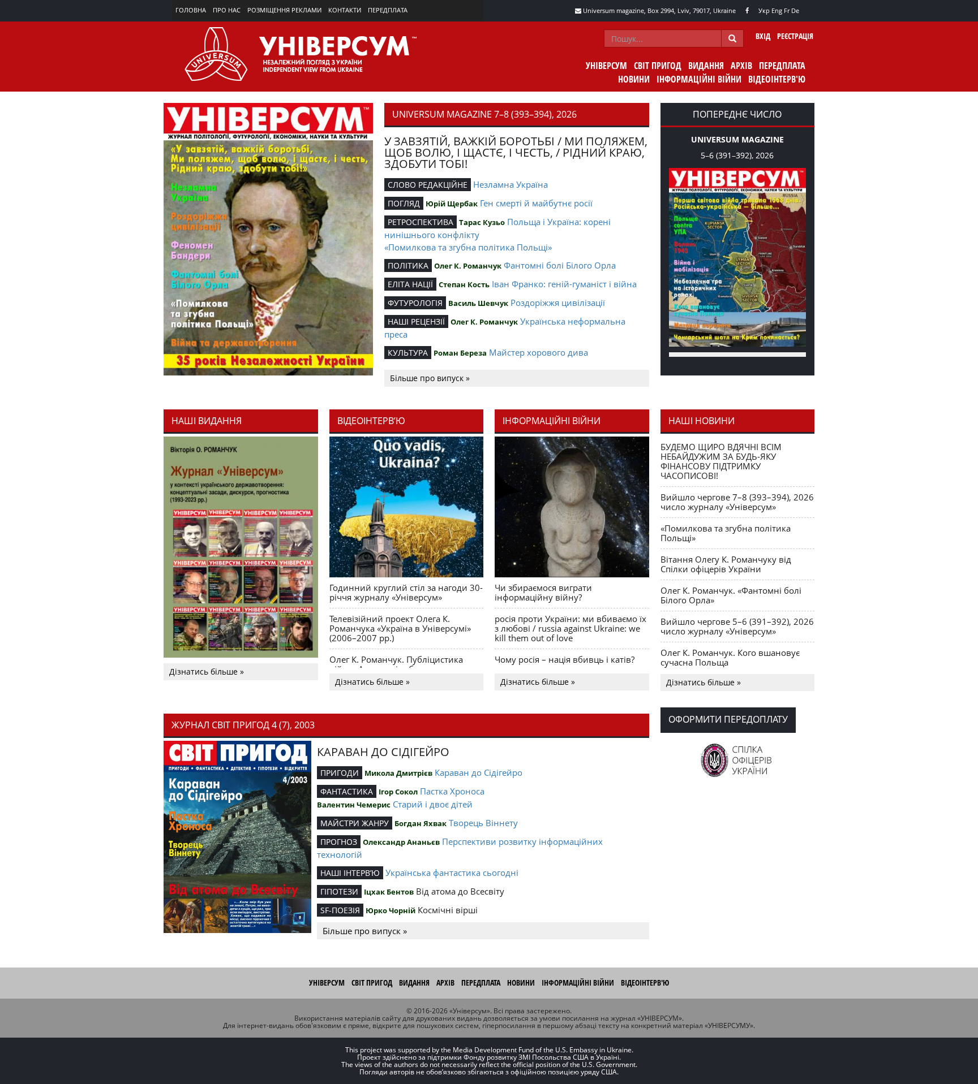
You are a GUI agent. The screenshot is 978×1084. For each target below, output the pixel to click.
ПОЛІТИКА (408, 265)
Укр (764, 10)
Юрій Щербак (452, 203)
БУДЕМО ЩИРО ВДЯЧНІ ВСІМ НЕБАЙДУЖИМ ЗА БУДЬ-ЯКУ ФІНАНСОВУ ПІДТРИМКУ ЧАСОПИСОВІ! (721, 461)
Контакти (344, 10)
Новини (634, 79)
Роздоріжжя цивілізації (558, 302)
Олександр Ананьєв (401, 842)
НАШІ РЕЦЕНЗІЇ (416, 321)
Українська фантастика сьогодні (451, 872)
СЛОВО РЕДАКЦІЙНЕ (427, 184)
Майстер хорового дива (538, 352)
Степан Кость (464, 284)
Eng (776, 10)
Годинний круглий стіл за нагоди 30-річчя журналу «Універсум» (406, 592)
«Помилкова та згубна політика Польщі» (468, 247)
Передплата (388, 10)
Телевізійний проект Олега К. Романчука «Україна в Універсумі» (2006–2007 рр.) (400, 628)
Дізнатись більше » (206, 671)
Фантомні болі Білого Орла (560, 265)
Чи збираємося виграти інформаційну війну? (543, 592)
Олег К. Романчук (467, 266)
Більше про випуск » (430, 378)
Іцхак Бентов (389, 892)
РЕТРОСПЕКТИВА (420, 222)
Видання (706, 65)
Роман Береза (460, 353)
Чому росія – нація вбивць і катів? (564, 659)
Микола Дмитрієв (398, 773)
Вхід (763, 36)
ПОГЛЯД (404, 203)
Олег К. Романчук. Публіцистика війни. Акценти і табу (396, 664)
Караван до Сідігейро (478, 772)
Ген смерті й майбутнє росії (536, 203)
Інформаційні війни (699, 79)
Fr (787, 10)
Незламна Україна (510, 184)
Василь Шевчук (478, 303)
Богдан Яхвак (420, 823)
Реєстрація (795, 36)
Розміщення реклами (284, 10)
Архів (741, 65)
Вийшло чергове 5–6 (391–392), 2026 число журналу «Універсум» (737, 626)
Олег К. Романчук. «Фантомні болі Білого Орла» (730, 595)
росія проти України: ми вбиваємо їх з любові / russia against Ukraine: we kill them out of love (570, 628)
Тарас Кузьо (482, 222)
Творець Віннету (483, 822)
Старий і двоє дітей (433, 804)
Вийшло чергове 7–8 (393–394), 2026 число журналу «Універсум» (737, 501)
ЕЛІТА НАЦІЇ (410, 284)
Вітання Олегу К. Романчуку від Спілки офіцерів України (725, 564)
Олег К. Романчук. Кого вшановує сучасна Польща (730, 657)
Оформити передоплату (728, 719)
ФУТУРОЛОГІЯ (415, 302)
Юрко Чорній (390, 910)
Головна (190, 10)
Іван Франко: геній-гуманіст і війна (564, 284)
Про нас (227, 10)
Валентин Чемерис (354, 805)
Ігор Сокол (398, 792)
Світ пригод (657, 65)
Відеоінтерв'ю (776, 79)
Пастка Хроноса (452, 791)
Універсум (606, 65)
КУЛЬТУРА (408, 352)
